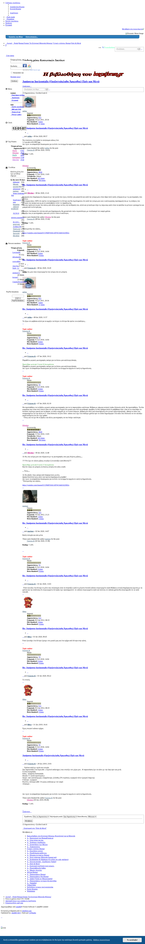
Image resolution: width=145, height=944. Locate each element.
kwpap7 (15, 277)
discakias (16, 236)
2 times (40, 517)
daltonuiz (16, 182)
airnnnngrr (16, 189)
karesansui (16, 157)
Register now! (16, 77)
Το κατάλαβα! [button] (132, 940)
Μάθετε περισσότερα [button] (101, 940)
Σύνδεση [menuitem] (8, 23)
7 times (40, 303)
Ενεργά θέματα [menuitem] (15, 9)
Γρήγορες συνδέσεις (12, 3)
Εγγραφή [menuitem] (8, 25)
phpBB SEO (16, 913)
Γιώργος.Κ (31, 150)
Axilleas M (17, 227)
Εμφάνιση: (28, 816)
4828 (40, 172)
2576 (22, 160)
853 (40, 118)
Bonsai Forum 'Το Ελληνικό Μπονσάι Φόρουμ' (34, 897)
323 (40, 513)
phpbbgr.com (26, 911)
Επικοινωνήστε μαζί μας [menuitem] (14, 903)
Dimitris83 (17, 231)
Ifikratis (15, 184)
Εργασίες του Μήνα (16, 37)
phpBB (18, 907)
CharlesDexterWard (19, 282)
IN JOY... (16, 222)
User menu (10, 56)
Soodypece (17, 200)
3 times (40, 622)
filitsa (24, 611)
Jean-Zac (15, 160)
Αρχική (8, 897)
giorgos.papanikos (17, 218)
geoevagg (16, 224)
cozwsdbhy (16, 261)
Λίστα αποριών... (32, 37)
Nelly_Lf (15, 268)
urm (14, 202)
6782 (22, 151)
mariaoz (25, 506)
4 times (41, 624)
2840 (22, 155)
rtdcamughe (16, 257)
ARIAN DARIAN (15, 208)
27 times (42, 305)
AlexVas (15, 266)
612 (40, 618)
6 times (40, 253)
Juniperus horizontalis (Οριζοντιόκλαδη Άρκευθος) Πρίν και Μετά (60, 81)
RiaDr (14, 155)
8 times (41, 255)
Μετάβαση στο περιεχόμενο (132, 29)
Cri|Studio (32, 913)
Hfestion (25, 166)
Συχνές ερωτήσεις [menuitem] (11, 21)
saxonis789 (17, 187)
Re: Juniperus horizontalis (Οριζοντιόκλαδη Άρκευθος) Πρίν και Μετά (55, 128)
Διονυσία (16, 233)
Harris (14, 151)
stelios (29, 136)
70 (39, 249)
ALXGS (16, 213)
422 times (41, 178)
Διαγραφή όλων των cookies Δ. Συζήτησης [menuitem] (20, 901)
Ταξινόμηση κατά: (56, 816)
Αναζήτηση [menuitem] (14, 13)
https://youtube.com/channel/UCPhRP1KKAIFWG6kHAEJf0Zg (45, 233)
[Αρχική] (143, 29)
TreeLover (16, 229)
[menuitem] (9, 19)
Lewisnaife (16, 252)
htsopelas (16, 204)
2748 (22, 157)
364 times (42, 180)
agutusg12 (16, 273)
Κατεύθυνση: (83, 816)
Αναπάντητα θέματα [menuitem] (17, 7)
